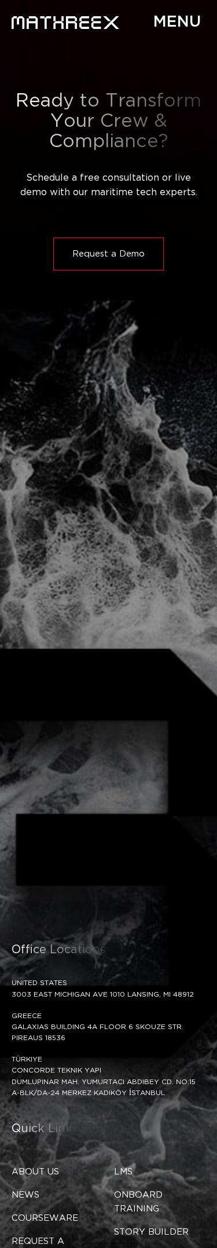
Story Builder (151, 1232)
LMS (123, 1172)
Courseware (45, 1218)
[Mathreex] (65, 22)
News (25, 1195)
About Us (35, 1172)
